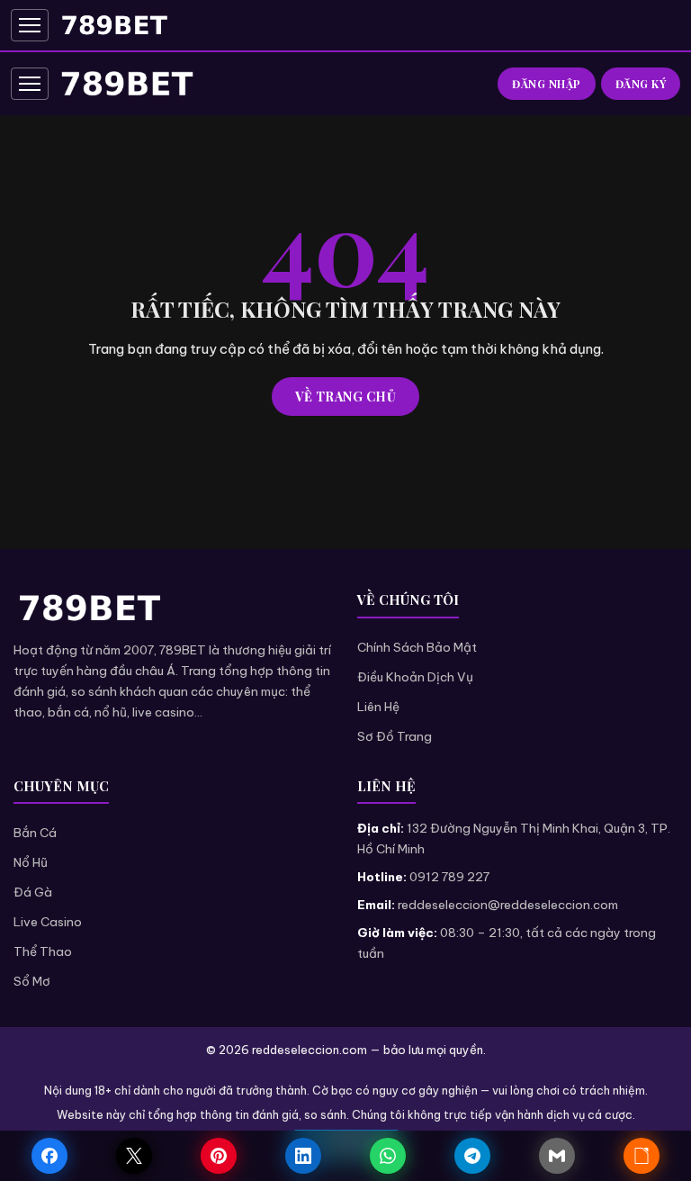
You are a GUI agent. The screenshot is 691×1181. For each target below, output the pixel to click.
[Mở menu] (30, 25)
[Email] (557, 1156)
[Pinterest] (219, 1156)
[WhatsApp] (388, 1156)
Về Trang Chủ (345, 396)
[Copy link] (642, 1156)
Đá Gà (32, 892)
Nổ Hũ (30, 862)
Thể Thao (42, 951)
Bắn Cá (35, 833)
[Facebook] (49, 1156)
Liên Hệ (378, 707)
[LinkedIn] (303, 1156)
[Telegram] (472, 1156)
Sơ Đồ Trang (394, 736)
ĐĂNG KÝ (641, 84)
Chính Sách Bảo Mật (417, 647)
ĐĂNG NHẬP (546, 84)
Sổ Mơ (31, 981)
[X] (134, 1156)
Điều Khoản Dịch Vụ (415, 677)
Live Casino (47, 922)
